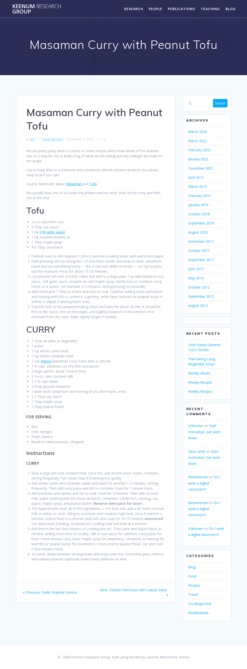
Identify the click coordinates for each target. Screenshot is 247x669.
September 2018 (201, 223)
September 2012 (201, 296)
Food (46, 139)
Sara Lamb (196, 451)
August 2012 (198, 305)
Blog (230, 9)
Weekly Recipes (200, 382)
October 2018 (199, 214)
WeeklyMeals (198, 612)
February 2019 (199, 195)
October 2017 (199, 250)
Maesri (46, 361)
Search (220, 103)
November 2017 (200, 241)
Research (133, 9)
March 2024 (197, 131)
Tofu (93, 184)
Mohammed (197, 477)
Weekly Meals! (199, 373)
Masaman (74, 184)
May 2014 (196, 278)
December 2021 (200, 168)
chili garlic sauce (52, 232)
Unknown (195, 425)
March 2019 (197, 186)
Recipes (57, 139)
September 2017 (201, 259)
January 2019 (198, 205)
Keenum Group (36, 9)
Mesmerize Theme (174, 657)
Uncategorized (199, 603)
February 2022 (199, 150)
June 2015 (196, 269)
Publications (181, 9)
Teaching (210, 9)
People (155, 9)
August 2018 (198, 232)
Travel (193, 594)
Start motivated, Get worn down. (204, 431)
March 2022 (197, 140)
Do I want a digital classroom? (204, 483)
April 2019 (196, 177)
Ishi (32, 139)
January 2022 (198, 159)
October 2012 (199, 287)
